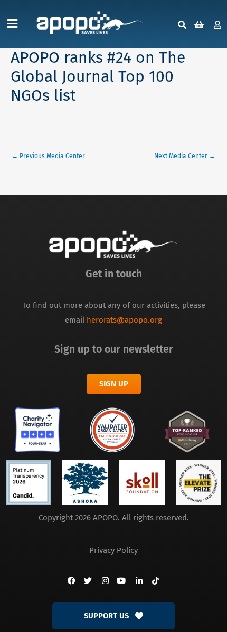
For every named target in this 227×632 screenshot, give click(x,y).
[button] (12, 24)
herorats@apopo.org (124, 320)
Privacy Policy (113, 550)
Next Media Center (184, 156)
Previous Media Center (48, 156)
